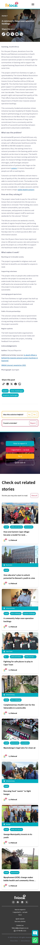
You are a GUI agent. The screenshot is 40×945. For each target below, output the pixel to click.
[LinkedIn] (22, 902)
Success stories (20, 921)
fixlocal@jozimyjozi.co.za (20, 928)
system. (14, 168)
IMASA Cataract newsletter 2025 (13, 365)
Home (4, 16)
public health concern (26, 189)
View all (34, 495)
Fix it (20, 456)
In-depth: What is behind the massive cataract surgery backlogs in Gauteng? (19, 358)
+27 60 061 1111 (21, 931)
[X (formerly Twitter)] (26, 902)
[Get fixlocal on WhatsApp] (35, 940)
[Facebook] (18, 902)
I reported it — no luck (20, 450)
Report (33, 423)
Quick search (20, 462)
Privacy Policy (14, 940)
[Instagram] (13, 902)
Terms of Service (25, 940)
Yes (29, 414)
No (34, 414)
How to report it (20, 443)
